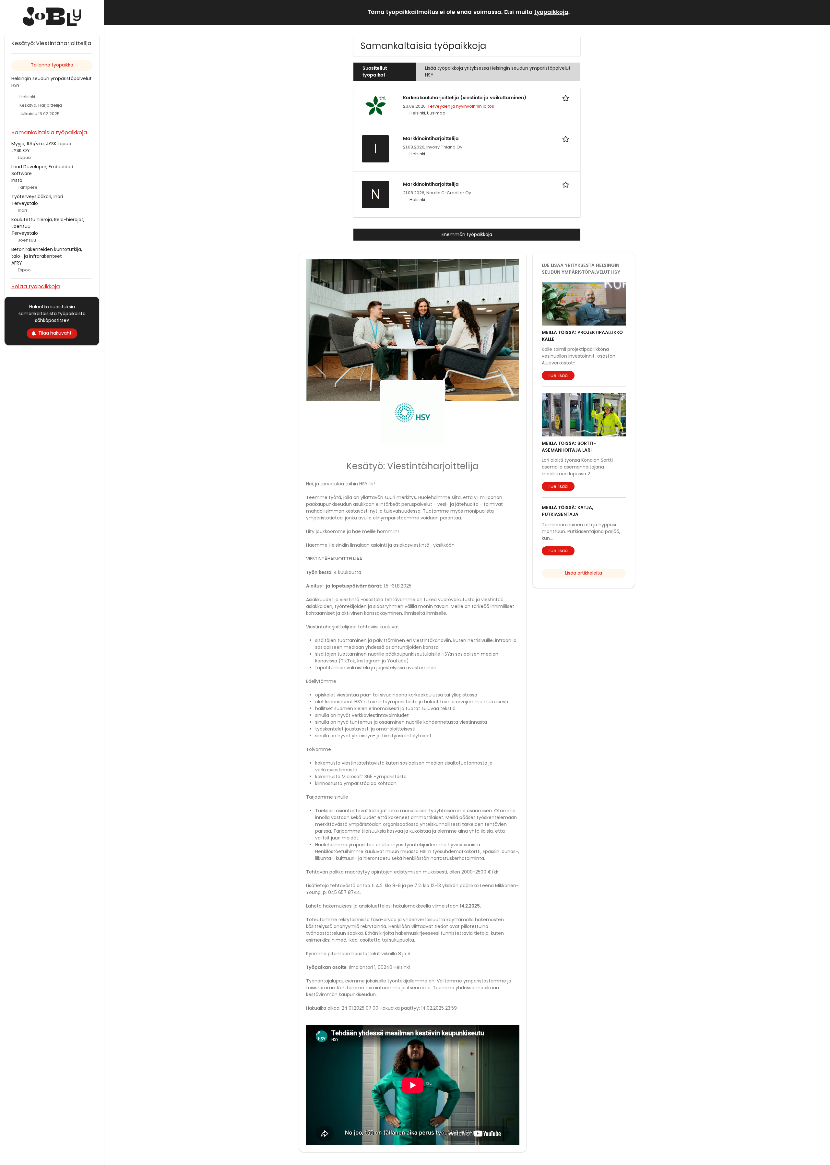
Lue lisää (558, 375)
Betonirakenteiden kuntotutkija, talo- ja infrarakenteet (46, 252)
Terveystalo (24, 203)
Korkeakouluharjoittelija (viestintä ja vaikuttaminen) (464, 97)
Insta (16, 180)
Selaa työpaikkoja (35, 286)
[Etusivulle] (52, 16)
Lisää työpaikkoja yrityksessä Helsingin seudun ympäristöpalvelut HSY (498, 71)
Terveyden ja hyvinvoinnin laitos (461, 106)
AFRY (16, 263)
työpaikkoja (551, 12)
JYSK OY (20, 150)
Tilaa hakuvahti (55, 333)
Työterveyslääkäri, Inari (37, 196)
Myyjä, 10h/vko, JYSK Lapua (41, 143)
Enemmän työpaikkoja (467, 234)
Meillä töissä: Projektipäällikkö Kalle (582, 336)
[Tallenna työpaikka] (566, 97)
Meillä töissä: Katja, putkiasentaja (567, 511)
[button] (820, 12)
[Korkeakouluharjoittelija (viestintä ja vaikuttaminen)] (375, 105)
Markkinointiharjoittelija (431, 138)
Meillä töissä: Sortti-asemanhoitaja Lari (569, 447)
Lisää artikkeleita (583, 573)
